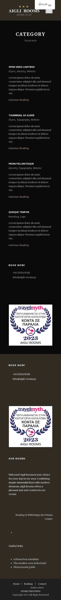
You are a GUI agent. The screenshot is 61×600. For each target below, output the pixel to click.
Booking (28, 584)
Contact (42, 584)
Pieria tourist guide (24, 567)
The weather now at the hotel (30, 563)
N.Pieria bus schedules (26, 559)
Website (31, 71)
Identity (21, 71)
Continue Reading (19, 100)
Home (16, 584)
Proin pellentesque (21, 163)
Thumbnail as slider (21, 115)
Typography (23, 119)
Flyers (12, 71)
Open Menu (49, 10)
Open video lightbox (22, 66)
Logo (23, 216)
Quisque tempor (19, 212)
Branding (14, 216)
